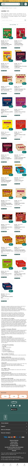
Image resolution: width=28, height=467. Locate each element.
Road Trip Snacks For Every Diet (8, 384)
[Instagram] (11, 405)
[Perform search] (3, 4)
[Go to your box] (25, 4)
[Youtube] (14, 405)
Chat (5, 396)
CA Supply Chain (14, 445)
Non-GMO (4, 346)
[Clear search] (19, 4)
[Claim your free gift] (22, 4)
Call (14, 396)
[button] (25, 4)
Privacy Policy (14, 442)
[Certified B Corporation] (8, 417)
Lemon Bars (4, 362)
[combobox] (10, 4)
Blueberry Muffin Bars (6, 357)
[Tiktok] (16, 405)
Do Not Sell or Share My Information (14, 447)
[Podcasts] (19, 405)
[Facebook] (8, 405)
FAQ (23, 396)
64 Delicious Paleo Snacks (7, 378)
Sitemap (14, 450)
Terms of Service (14, 440)
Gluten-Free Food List (6, 372)
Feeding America (11, 351)
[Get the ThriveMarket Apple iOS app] (14, 409)
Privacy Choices (14, 443)
